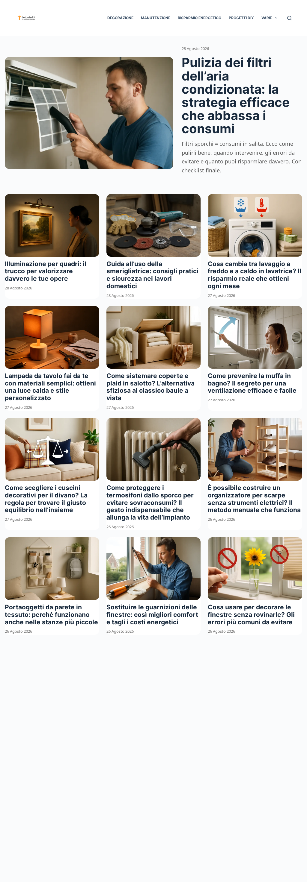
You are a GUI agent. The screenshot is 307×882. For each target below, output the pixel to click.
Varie (266, 18)
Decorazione (120, 18)
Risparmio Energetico (199, 18)
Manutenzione (155, 18)
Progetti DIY (241, 18)
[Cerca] (289, 18)
